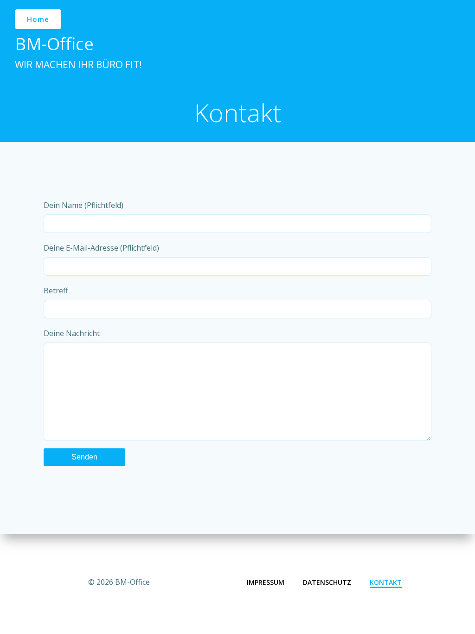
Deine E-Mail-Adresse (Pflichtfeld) (101, 248)
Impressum (265, 582)
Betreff (56, 290)
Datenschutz (327, 582)
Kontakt (386, 582)
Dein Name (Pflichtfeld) (83, 205)
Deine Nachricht (72, 333)
